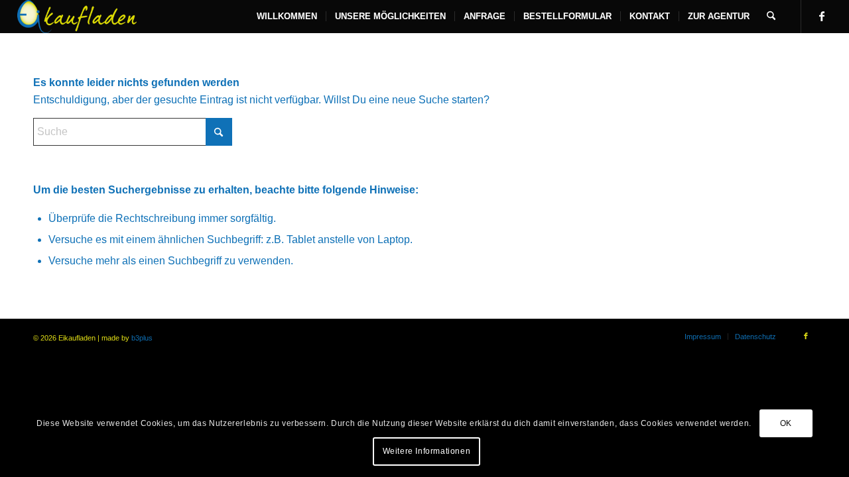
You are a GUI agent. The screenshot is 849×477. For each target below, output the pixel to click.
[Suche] (771, 16)
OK (786, 423)
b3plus (142, 338)
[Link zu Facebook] (822, 16)
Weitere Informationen (427, 451)
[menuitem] (287, 16)
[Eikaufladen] (77, 16)
